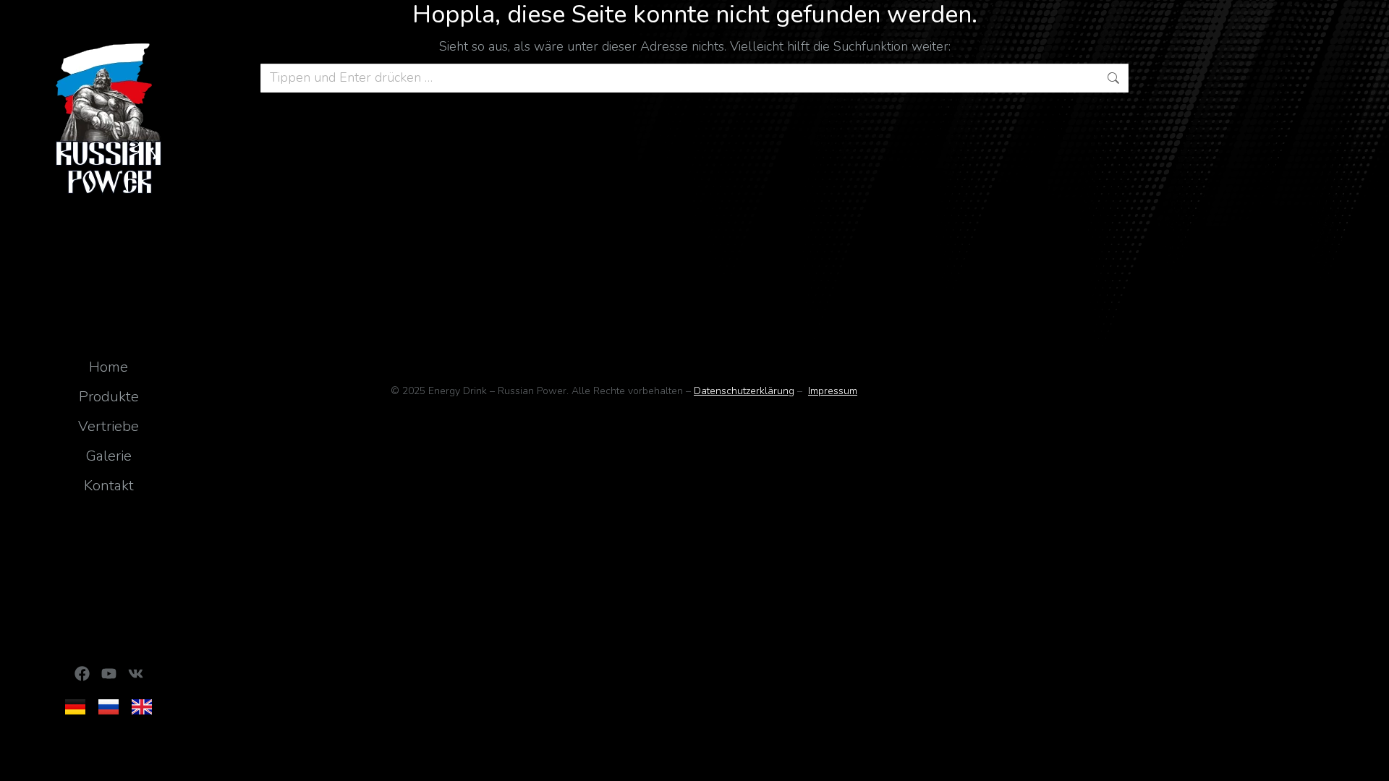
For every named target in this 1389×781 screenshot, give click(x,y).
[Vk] (135, 673)
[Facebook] (82, 673)
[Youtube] (108, 673)
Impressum (832, 391)
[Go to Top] (1367, 759)
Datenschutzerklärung (744, 391)
